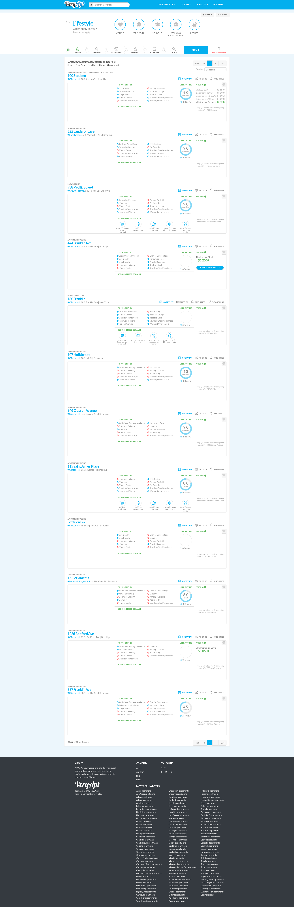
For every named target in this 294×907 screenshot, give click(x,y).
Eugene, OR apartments (146, 891)
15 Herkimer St (78, 578)
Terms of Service (82, 794)
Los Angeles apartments (178, 840)
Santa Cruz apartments (210, 830)
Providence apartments (210, 797)
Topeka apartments (209, 861)
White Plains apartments (211, 885)
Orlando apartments (177, 891)
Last (222, 63)
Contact (140, 772)
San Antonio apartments (211, 818)
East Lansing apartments (146, 888)
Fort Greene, (75, 135)
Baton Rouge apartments (146, 809)
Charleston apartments (145, 836)
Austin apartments (143, 803)
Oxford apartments (177, 895)
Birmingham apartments (146, 812)
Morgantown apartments (179, 870)
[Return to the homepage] (74, 4)
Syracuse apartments (210, 852)
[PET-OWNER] (139, 24)
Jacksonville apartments (178, 821)
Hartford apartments (177, 800)
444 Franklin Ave (79, 243)
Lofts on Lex (76, 522)
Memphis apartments (177, 855)
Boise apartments (143, 821)
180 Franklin (76, 299)
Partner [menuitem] (218, 4)
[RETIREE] (194, 24)
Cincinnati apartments (145, 849)
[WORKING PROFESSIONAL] (176, 24)
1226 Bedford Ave (81, 634)
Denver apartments (144, 876)
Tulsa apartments (208, 870)
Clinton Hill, (74, 79)
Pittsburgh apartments (210, 791)
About (139, 768)
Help (138, 776)
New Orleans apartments (179, 885)
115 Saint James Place (83, 466)
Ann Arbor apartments (145, 794)
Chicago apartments (144, 846)
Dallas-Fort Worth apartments (148, 873)
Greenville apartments (178, 794)
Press (138, 780)
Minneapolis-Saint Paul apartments (183, 867)
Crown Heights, (77, 190)
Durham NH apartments (146, 885)
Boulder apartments (144, 827)
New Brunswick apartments (180, 879)
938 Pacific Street (80, 187)
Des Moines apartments (146, 879)
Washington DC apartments (212, 879)
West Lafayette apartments (212, 882)
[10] (174, 50)
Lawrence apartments (178, 833)
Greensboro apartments (179, 791)
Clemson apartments (144, 852)
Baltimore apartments (145, 806)
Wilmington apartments (211, 888)
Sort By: (199, 69)
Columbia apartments (145, 861)
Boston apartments (144, 824)
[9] (154, 50)
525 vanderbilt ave (81, 131)
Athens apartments (144, 797)
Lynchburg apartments (178, 846)
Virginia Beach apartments (211, 876)
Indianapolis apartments (178, 809)
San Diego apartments (210, 821)
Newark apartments (177, 876)
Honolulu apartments (177, 803)
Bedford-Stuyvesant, (79, 581)
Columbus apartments (145, 867)
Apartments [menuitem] (165, 4)
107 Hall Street (79, 355)
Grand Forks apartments (146, 898)
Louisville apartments (177, 843)
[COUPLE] (120, 24)
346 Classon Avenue (82, 410)
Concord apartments (145, 870)
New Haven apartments (178, 882)
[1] (77, 50)
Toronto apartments (209, 864)
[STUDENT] (157, 24)
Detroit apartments (144, 882)
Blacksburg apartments (145, 815)
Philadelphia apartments (178, 898)
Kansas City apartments (178, 824)
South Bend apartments (211, 836)
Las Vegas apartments (178, 830)
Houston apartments (177, 806)
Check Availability (210, 267)
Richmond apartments (210, 806)
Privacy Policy (96, 794)
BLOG (163, 767)
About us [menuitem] (202, 4)
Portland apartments (209, 794)
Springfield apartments (210, 843)
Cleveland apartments (145, 855)
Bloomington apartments (146, 818)
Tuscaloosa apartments (210, 873)
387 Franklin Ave (79, 689)
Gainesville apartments (145, 895)
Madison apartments (177, 849)
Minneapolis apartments (178, 864)
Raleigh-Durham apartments (212, 800)
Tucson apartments (209, 867)
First (197, 63)
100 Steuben (77, 76)
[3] (96, 50)
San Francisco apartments (211, 824)
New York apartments (178, 888)
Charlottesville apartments (147, 843)
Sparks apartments (209, 840)
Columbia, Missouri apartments (149, 864)
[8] (140, 50)
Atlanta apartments (144, 800)
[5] (116, 50)
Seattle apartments (209, 833)
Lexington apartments (178, 836)
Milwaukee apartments (178, 861)
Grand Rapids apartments (147, 901)
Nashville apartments (177, 873)
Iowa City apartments (177, 812)
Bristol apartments (143, 830)
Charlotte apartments (145, 840)
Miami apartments (176, 858)
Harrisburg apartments (178, 797)
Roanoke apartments (209, 809)
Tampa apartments (209, 855)
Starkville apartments (210, 846)
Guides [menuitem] (185, 4)
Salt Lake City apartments (211, 815)
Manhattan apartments (178, 852)
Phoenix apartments (177, 901)
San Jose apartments (209, 827)
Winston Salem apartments (212, 891)
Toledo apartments (209, 858)
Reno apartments (208, 803)
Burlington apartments (145, 833)
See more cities (207, 895)
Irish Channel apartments (179, 815)
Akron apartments (143, 791)
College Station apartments (147, 858)
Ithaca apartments (176, 818)
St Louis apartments (209, 849)
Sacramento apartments (211, 812)
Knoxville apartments (177, 827)
